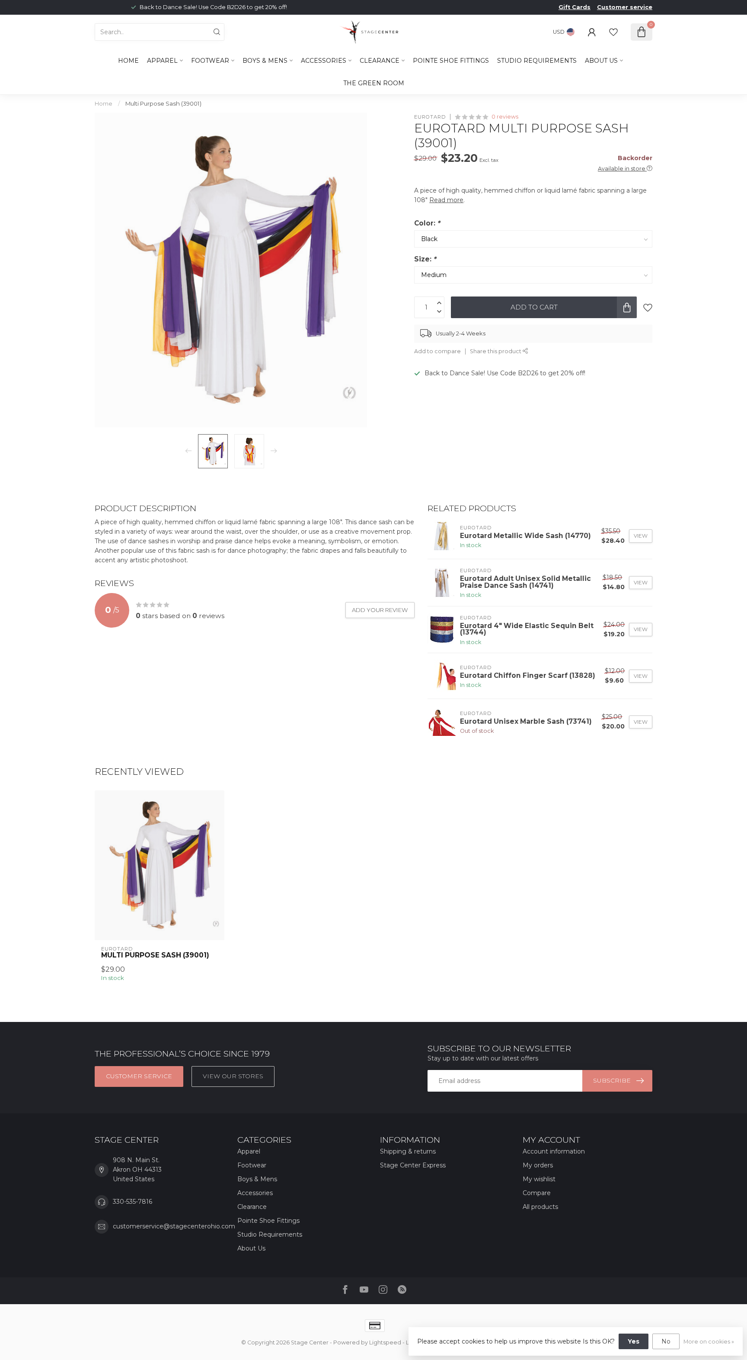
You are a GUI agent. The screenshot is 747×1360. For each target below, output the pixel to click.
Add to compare (437, 351)
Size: (425, 259)
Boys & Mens (265, 60)
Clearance (379, 60)
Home (128, 60)
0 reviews (505, 116)
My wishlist (539, 1179)
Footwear (210, 60)
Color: (427, 223)
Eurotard (430, 116)
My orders (538, 1165)
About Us (601, 60)
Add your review (380, 609)
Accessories (323, 60)
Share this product (496, 351)
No (665, 1341)
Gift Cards (575, 7)
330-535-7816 (132, 1201)
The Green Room (373, 83)
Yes (633, 1341)
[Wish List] (613, 32)
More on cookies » (708, 1341)
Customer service (624, 7)
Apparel (162, 60)
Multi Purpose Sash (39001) (163, 103)
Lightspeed (385, 1342)
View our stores (233, 1076)
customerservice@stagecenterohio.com (174, 1226)
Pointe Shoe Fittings (451, 60)
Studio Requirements (537, 60)
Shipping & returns (408, 1151)
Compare (537, 1193)
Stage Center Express (413, 1165)
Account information (554, 1151)
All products (540, 1207)
